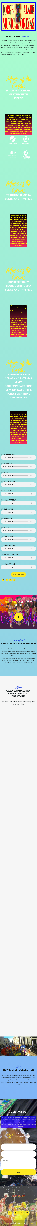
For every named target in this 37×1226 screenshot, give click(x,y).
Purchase (30, 1223)
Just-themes (7, 1223)
